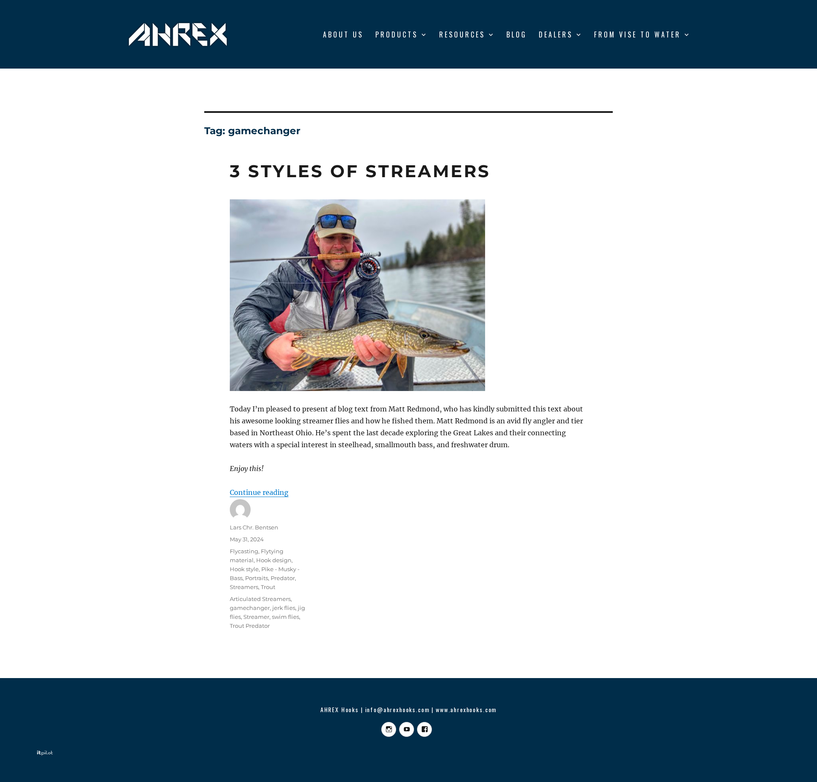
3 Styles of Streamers (360, 171)
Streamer (256, 616)
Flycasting (244, 551)
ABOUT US (343, 34)
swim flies (285, 616)
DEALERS (556, 34)
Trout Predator (250, 625)
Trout (268, 587)
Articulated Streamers (260, 598)
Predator (283, 578)
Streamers (244, 587)
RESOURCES (462, 34)
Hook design (273, 560)
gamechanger (250, 607)
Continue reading (259, 492)
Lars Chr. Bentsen (254, 527)
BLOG (516, 34)
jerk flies (283, 607)
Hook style (244, 569)
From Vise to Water (637, 34)
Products (396, 34)
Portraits (256, 578)
